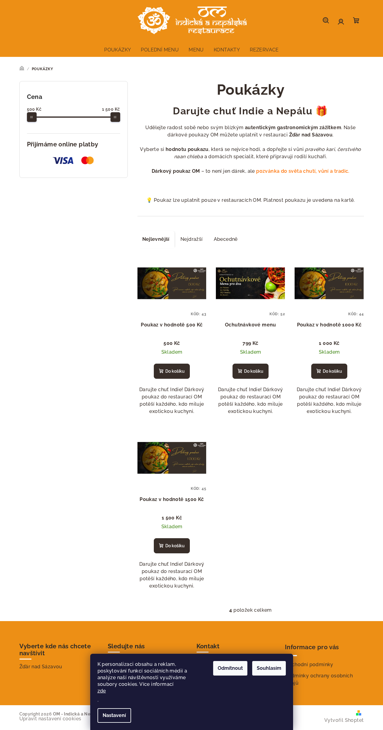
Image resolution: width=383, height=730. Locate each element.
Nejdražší (191, 239)
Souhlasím (269, 668)
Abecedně (226, 239)
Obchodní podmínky (309, 664)
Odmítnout (230, 668)
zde (101, 691)
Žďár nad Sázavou (40, 666)
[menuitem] (117, 50)
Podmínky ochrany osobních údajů (319, 679)
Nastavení (114, 715)
